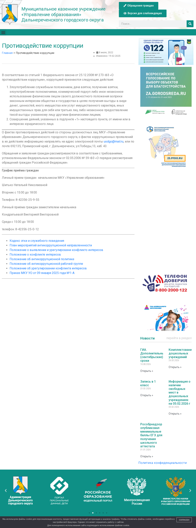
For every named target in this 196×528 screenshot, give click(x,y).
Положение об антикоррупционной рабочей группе (46, 264)
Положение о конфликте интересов (35, 254)
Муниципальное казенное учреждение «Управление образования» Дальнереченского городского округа (63, 14)
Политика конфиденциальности (162, 463)
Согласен (184, 520)
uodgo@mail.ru (113, 141)
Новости (147, 338)
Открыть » (146, 370)
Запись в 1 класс (148, 383)
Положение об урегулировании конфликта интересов (48, 268)
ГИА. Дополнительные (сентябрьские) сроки (153, 355)
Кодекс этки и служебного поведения (37, 241)
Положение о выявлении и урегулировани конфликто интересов (56, 250)
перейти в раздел (179, 338)
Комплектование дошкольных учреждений (181, 353)
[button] (138, 6)
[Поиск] (190, 23)
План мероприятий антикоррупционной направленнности (51, 245)
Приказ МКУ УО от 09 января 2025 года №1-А (42, 273)
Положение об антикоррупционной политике (42, 259)
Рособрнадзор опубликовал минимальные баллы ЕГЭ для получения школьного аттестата (151, 435)
